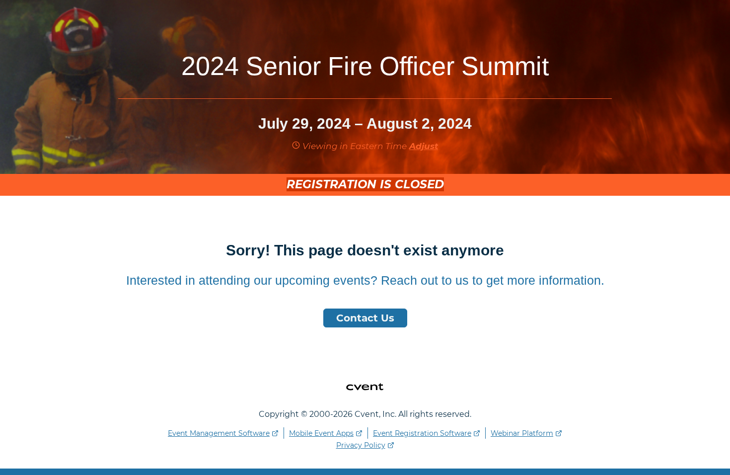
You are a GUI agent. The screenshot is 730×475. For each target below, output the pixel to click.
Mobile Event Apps (321, 433)
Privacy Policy (360, 445)
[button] (422, 146)
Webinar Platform (522, 433)
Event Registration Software (422, 433)
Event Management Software (219, 433)
